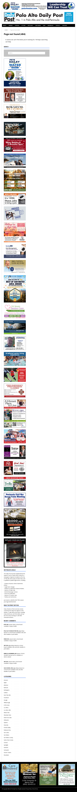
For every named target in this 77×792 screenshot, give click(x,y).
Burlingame (6, 690)
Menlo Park (6, 712)
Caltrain (6, 692)
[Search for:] (26, 53)
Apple (5, 682)
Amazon (6, 680)
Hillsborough (7, 702)
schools (6, 742)
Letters (23, 25)
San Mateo (6, 735)
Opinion (17, 25)
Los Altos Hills (7, 710)
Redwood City (7, 730)
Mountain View (7, 715)
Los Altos (6, 707)
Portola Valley (7, 727)
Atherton (6, 685)
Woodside (6, 755)
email (7, 600)
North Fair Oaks (8, 717)
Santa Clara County (8, 740)
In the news (6, 705)
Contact (58, 25)
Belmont (6, 687)
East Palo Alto (7, 695)
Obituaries (38, 25)
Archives (64, 25)
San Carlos (6, 732)
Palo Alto (6, 725)
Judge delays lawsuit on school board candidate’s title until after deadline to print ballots (15, 632)
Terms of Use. (35, 789)
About (4, 25)
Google (5, 700)
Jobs (44, 25)
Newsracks (50, 25)
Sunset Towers (7, 752)
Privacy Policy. (29, 789)
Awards (11, 25)
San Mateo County (8, 737)
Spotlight (30, 25)
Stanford (6, 747)
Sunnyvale (6, 750)
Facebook (6, 697)
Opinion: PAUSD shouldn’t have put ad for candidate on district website (14, 655)
